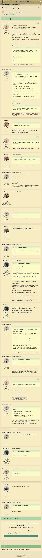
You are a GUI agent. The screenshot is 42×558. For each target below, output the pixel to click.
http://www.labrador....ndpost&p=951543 (24, 411)
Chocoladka (6, 484)
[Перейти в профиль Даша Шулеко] (3, 11)
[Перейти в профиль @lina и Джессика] (6, 73)
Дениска (6, 154)
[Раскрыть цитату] (13, 47)
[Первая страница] (2, 19)
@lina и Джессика (6, 69)
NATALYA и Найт (6, 260)
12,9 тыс (6, 270)
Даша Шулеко (6, 23)
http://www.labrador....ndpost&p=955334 (20, 416)
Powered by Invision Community (21, 556)
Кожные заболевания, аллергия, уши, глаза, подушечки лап (22, 12)
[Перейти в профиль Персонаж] (6, 124)
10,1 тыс (6, 493)
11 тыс (7, 32)
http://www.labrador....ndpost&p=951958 (25, 415)
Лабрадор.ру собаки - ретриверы (23, 1)
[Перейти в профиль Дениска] (6, 158)
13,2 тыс (6, 129)
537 (7, 78)
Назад (5, 18)
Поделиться (5, 14)
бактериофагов (14, 308)
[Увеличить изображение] (17, 56)
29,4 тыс (6, 201)
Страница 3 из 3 (15, 18)
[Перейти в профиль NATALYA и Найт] (6, 264)
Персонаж (6, 120)
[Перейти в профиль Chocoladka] (6, 488)
